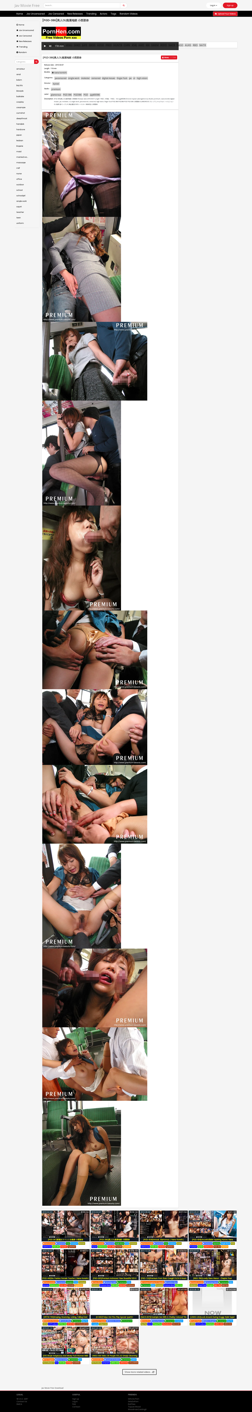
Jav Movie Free (27, 5)
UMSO (192, 1324)
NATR (202, 45)
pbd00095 (130, 1285)
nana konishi (60, 72)
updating (210, 1324)
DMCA (19, 1404)
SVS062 (69, 1363)
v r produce (52, 1324)
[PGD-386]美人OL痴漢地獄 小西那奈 (114, 1239)
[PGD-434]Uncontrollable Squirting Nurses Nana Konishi (212, 1241)
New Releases (75, 13)
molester (85, 78)
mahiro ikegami (210, 1321)
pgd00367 (71, 1247)
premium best (105, 1285)
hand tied (202, 1285)
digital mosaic (108, 78)
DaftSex (131, 1404)
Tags (113, 13)
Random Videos (129, 13)
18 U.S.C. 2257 (22, 1399)
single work (73, 78)
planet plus (157, 1324)
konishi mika (65, 1321)
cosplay (95, 1324)
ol (134, 78)
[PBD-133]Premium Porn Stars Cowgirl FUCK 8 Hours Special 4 (163, 1279)
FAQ (74, 1404)
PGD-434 (217, 1247)
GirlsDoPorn (133, 1401)
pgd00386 (95, 94)
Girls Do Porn (133, 1399)
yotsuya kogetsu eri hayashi (153, 1282)
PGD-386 (111, 1247)
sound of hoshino (113, 1359)
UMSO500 (123, 1363)
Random (23, 52)
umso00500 (133, 1363)
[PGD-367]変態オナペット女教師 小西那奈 (65, 1239)
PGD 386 (67, 94)
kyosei (56, 83)
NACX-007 (176, 1324)
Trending (91, 13)
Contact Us (22, 1401)
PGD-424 (154, 1247)
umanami (106, 1363)
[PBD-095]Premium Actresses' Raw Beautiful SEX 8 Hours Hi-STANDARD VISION (114, 1279)
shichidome (167, 1324)
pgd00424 (170, 1247)
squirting (216, 1243)
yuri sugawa (49, 1359)
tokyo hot (103, 1324)
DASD (180, 45)
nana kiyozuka (158, 1321)
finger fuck (122, 78)
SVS (80, 1359)
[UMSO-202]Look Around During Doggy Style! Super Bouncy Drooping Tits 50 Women (212, 1318)
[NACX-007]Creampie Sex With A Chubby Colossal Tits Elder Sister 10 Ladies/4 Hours (164, 1318)
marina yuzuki (62, 1359)
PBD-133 (179, 1285)
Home (19, 13)
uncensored (127, 1321)
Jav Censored (56, 13)
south (179, 1243)
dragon (210, 1285)
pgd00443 (79, 1285)
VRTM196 (70, 1324)
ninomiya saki (110, 1282)
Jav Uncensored (35, 13)
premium (55, 89)
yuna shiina (97, 1282)
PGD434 (225, 1247)
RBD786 (225, 1285)
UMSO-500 (115, 1363)
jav (130, 78)
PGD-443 (63, 1285)
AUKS (188, 45)
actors (103, 13)
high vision (142, 78)
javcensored (60, 78)
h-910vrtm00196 (81, 1324)
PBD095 (122, 1285)
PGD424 (162, 1247)
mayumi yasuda (99, 1321)
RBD (195, 45)
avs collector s (48, 1363)
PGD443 (71, 1285)
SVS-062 (62, 1363)
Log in (75, 1401)
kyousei (82, 1243)
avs (56, 1363)
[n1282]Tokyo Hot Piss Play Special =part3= (114, 1317)
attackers (193, 1285)
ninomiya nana (212, 1282)
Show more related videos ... (138, 1372)
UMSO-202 (219, 1324)
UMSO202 (227, 1324)
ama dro (146, 1321)
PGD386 (78, 94)
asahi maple (196, 1321)
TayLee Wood (134, 1406)
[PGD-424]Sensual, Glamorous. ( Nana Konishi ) (163, 1239)
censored (95, 78)
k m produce (200, 1324)
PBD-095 (115, 1285)
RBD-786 (217, 1285)
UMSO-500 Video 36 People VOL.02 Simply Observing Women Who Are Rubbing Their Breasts (114, 1357)
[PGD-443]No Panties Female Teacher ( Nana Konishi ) (65, 1278)
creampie (179, 1321)
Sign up (230, 5)
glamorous (56, 94)
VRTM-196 (62, 1324)
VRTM (45, 1324)
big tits (85, 1321)
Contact (76, 1406)
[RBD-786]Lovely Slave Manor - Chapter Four (212, 1278)
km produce (96, 1363)
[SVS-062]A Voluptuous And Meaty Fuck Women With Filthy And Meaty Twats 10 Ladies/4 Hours (65, 1357)
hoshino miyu (172, 1282)
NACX (150, 1324)
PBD (129, 1282)
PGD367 (64, 1247)
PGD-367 (56, 1247)
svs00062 (76, 1363)
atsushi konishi (197, 1282)
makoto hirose (114, 1321)
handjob (69, 1282)
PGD (86, 94)
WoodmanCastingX (137, 1409)
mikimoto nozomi (51, 1321)
